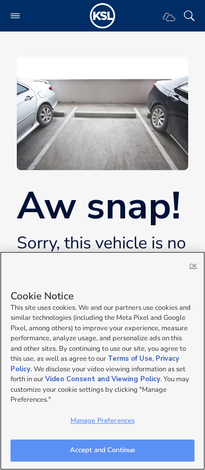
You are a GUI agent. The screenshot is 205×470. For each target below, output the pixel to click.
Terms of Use (130, 358)
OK (193, 266)
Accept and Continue (102, 450)
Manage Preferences (102, 420)
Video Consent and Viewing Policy (102, 379)
